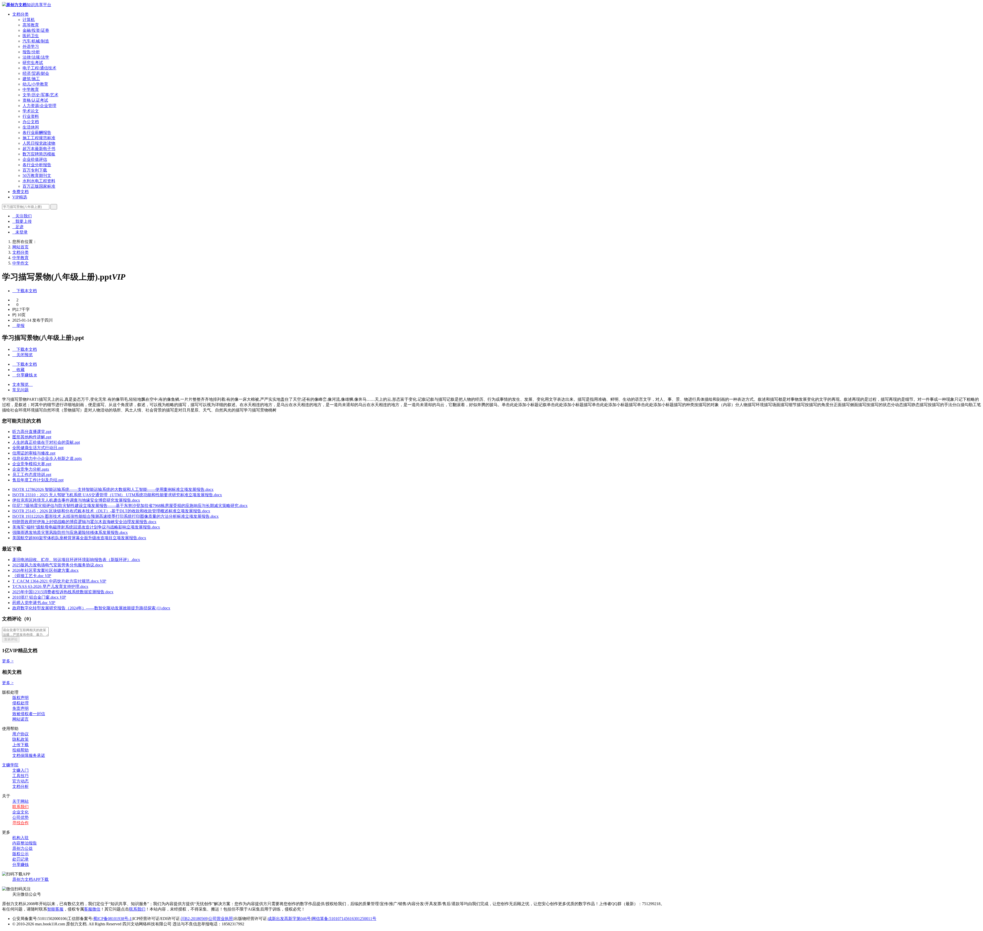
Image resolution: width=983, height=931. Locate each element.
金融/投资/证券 (36, 30)
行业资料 (31, 116)
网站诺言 (20, 719)
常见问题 (20, 390)
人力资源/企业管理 (39, 105)
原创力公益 (22, 848)
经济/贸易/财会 (36, 73)
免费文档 (20, 191)
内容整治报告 (24, 843)
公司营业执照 (220, 918)
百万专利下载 (35, 170)
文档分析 (20, 786)
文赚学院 (10, 765)
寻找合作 (20, 823)
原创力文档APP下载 (30, 879)
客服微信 (92, 909)
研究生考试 (33, 62)
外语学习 (31, 46)
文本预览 (22, 384)
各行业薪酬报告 (37, 132)
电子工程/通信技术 (39, 68)
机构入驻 (20, 837)
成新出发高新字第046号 (289, 918)
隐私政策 (20, 739)
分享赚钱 (20, 864)
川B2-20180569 (194, 918)
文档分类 (20, 14)
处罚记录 (20, 859)
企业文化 (20, 812)
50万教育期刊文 (37, 175)
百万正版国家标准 (39, 186)
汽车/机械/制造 (36, 41)
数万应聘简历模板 (39, 154)
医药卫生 (31, 36)
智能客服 (55, 909)
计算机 (29, 19)
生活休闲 (31, 127)
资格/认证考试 (35, 100)
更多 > (8, 661)
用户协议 (20, 734)
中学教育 (31, 89)
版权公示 (20, 854)
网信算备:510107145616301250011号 (344, 918)
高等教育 (31, 25)
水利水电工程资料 (39, 181)
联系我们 (20, 807)
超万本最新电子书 (39, 148)
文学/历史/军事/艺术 (40, 95)
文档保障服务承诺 (28, 755)
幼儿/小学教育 (35, 84)
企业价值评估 (35, 159)
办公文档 (31, 122)
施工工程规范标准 (39, 138)
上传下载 (20, 745)
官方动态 (20, 781)
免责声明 (20, 708)
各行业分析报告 (37, 165)
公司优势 (20, 817)
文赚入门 (20, 770)
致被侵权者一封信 (28, 714)
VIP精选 (19, 197)
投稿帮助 (20, 750)
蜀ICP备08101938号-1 (112, 918)
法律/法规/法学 (36, 57)
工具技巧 (20, 776)
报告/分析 (31, 52)
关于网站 (20, 801)
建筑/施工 (31, 79)
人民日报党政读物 (39, 143)
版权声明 (20, 697)
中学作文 (20, 263)
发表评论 (10, 639)
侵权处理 (20, 703)
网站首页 (20, 247)
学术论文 (31, 111)
